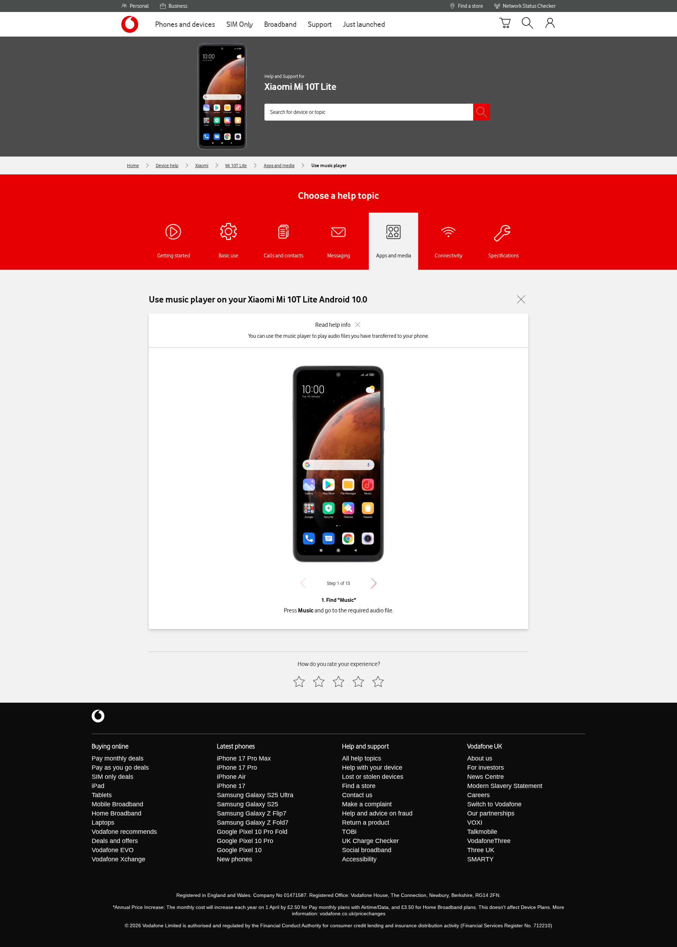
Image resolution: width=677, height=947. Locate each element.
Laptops (103, 822)
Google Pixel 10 (239, 850)
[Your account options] (550, 24)
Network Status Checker (529, 6)
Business (178, 6)
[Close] (521, 299)
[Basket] (505, 24)
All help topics (361, 758)
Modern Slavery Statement (504, 785)
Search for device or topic (297, 112)
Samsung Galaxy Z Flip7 (251, 813)
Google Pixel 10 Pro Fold (252, 831)
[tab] (173, 241)
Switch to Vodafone (494, 804)
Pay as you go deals (120, 767)
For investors (485, 767)
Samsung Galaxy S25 (247, 804)
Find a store (470, 6)
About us (479, 758)
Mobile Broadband (117, 804)
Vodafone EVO (113, 850)
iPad (98, 785)
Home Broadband (116, 813)
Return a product (365, 822)
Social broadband (366, 850)
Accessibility (359, 859)
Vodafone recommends (124, 831)
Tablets (102, 795)
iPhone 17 (231, 785)
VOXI (474, 822)
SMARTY (480, 859)
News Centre (485, 776)
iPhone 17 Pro (237, 767)
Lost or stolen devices (372, 776)
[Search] (527, 24)
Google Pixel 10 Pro (245, 840)
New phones (234, 859)
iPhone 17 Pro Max (244, 758)
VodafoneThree (489, 840)
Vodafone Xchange (118, 859)
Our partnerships (490, 813)
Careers (478, 795)
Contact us (357, 795)
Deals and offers (115, 840)
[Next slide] (374, 583)
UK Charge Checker (370, 840)
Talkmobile (482, 831)
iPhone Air (231, 776)
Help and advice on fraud (377, 813)
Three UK (480, 850)
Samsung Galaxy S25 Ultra (255, 795)
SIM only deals (112, 776)
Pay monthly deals (118, 758)
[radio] (299, 681)
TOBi (349, 831)
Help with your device (372, 767)
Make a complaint (367, 804)
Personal (139, 6)
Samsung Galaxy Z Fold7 (252, 822)
